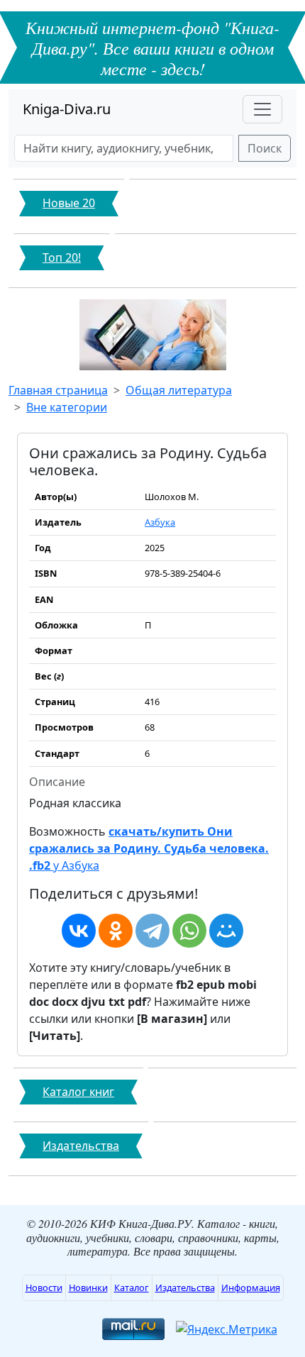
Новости (44, 1287)
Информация (250, 1287)
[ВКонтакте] (79, 931)
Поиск (265, 148)
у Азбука (149, 848)
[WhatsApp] (189, 931)
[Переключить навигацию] (262, 109)
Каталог (131, 1287)
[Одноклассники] (116, 931)
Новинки (88, 1287)
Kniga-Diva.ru (67, 108)
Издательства (185, 1287)
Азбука (160, 522)
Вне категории (66, 407)
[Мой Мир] (226, 931)
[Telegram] (152, 931)
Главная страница (58, 390)
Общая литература (179, 390)
